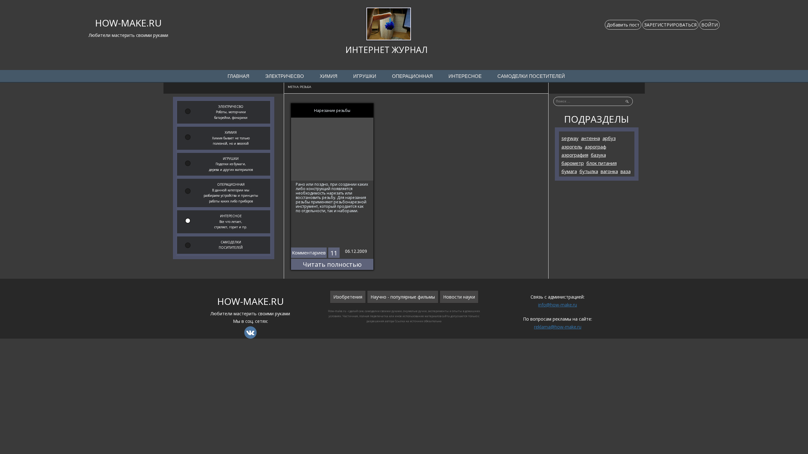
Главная (238, 76)
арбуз (609, 138)
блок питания (601, 163)
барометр (572, 163)
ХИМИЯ (328, 76)
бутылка (588, 171)
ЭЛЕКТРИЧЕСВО (284, 76)
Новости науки (459, 297)
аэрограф (595, 146)
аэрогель (571, 146)
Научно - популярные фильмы (403, 297)
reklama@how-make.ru (557, 327)
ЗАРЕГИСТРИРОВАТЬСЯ (670, 25)
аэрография (574, 155)
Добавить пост (623, 25)
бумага (569, 171)
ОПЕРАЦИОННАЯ (412, 76)
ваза (626, 171)
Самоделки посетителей (531, 76)
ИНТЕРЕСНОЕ (465, 76)
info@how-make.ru (557, 305)
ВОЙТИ (709, 25)
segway (570, 138)
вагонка (609, 171)
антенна (590, 138)
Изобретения (347, 297)
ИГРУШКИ (364, 76)
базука (598, 155)
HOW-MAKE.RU (128, 22)
